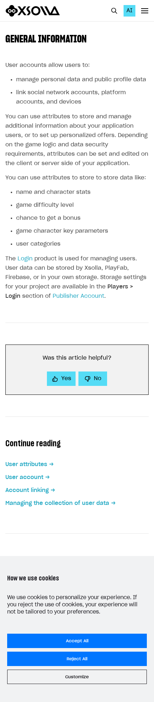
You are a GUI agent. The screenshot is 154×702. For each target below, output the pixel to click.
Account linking (27, 490)
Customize (77, 677)
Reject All (77, 659)
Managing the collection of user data (57, 503)
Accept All (77, 641)
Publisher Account (78, 296)
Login (25, 258)
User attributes (26, 464)
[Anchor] (92, 38)
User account (24, 477)
